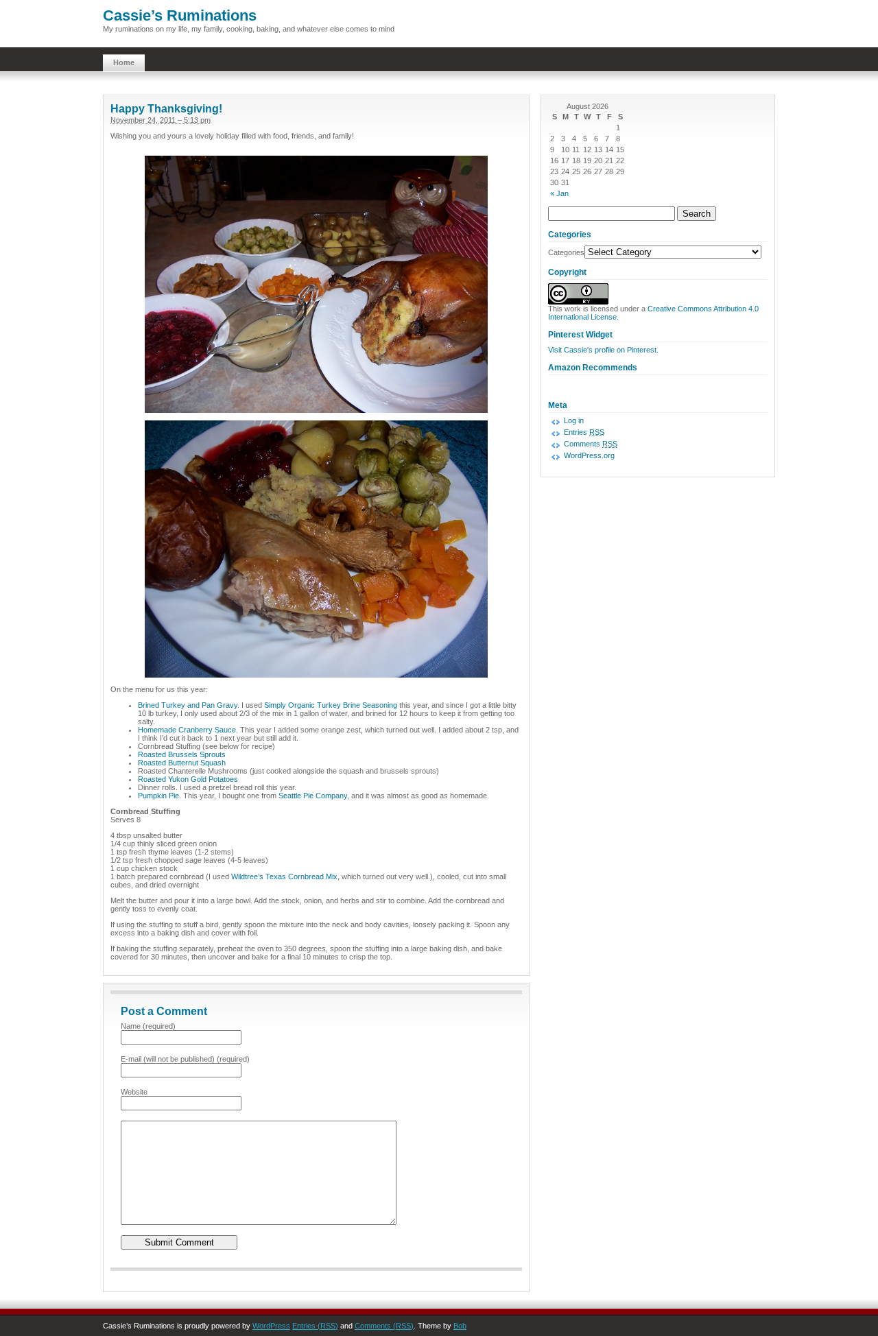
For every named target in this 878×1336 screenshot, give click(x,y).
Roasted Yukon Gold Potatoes (188, 779)
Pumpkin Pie (158, 795)
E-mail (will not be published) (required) (185, 1059)
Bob (459, 1326)
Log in (574, 420)
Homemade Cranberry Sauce (187, 730)
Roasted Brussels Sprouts (182, 754)
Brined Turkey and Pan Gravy (187, 705)
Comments (590, 444)
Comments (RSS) (384, 1326)
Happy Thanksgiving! (166, 109)
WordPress (271, 1326)
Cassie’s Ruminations (180, 15)
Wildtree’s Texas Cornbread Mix (284, 876)
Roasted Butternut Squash (182, 763)
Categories (566, 252)
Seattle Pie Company (312, 795)
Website (134, 1092)
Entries (584, 432)
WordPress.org (589, 455)
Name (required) (148, 1026)
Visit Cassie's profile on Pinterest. (603, 350)
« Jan (559, 193)
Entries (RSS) (315, 1326)
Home (123, 62)
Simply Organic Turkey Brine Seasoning (330, 705)
